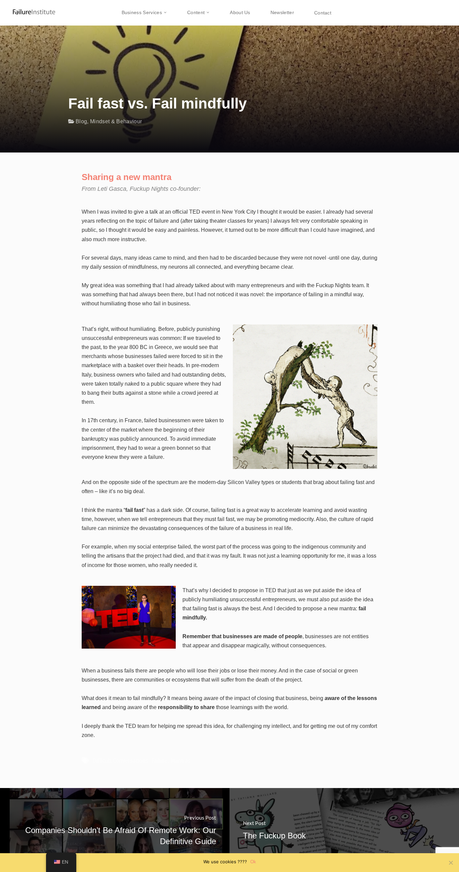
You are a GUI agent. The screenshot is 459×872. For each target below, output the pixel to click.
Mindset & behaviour (116, 121)
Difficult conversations (120, 761)
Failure (159, 761)
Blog (81, 121)
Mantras (181, 761)
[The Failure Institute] (28, 8)
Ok (253, 861)
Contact (322, 12)
